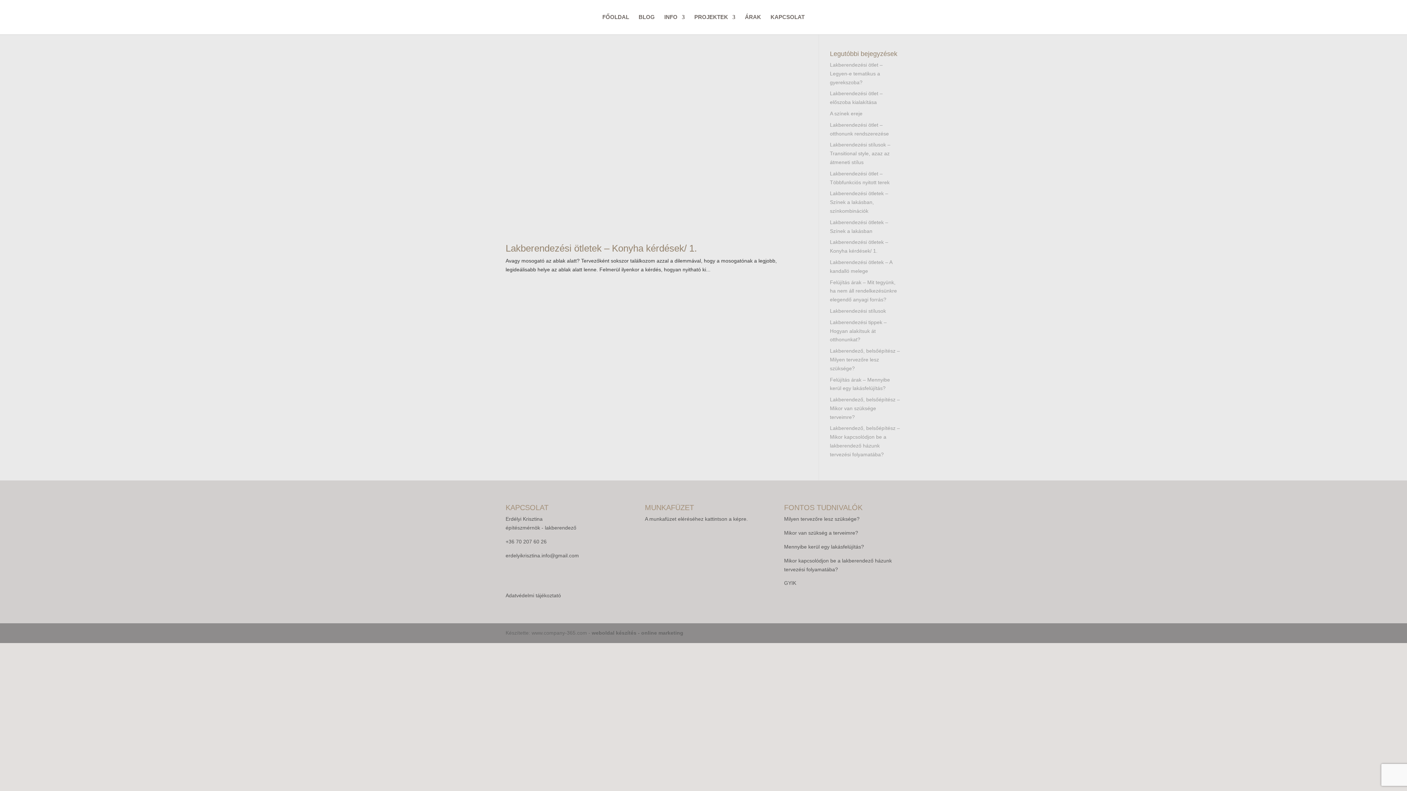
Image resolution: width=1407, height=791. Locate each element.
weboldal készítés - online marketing (637, 633)
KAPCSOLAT (788, 17)
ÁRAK (753, 17)
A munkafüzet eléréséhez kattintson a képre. (696, 519)
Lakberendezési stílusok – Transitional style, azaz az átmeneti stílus (860, 153)
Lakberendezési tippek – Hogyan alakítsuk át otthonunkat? (858, 331)
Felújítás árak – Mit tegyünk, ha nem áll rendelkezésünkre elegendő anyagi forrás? (863, 291)
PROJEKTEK (711, 17)
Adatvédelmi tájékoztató (533, 595)
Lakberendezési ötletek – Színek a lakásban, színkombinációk (859, 202)
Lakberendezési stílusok (858, 311)
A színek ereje (846, 113)
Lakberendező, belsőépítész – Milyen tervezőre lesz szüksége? (865, 359)
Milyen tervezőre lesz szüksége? (822, 519)
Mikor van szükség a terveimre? (821, 533)
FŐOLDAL (615, 17)
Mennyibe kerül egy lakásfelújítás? (824, 547)
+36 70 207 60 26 (526, 542)
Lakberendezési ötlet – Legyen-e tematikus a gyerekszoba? (856, 73)
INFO (670, 17)
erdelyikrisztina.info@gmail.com (542, 555)
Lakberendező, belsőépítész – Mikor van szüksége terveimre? (865, 408)
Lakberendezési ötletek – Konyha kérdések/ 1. (601, 248)
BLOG (647, 17)
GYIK (790, 583)
